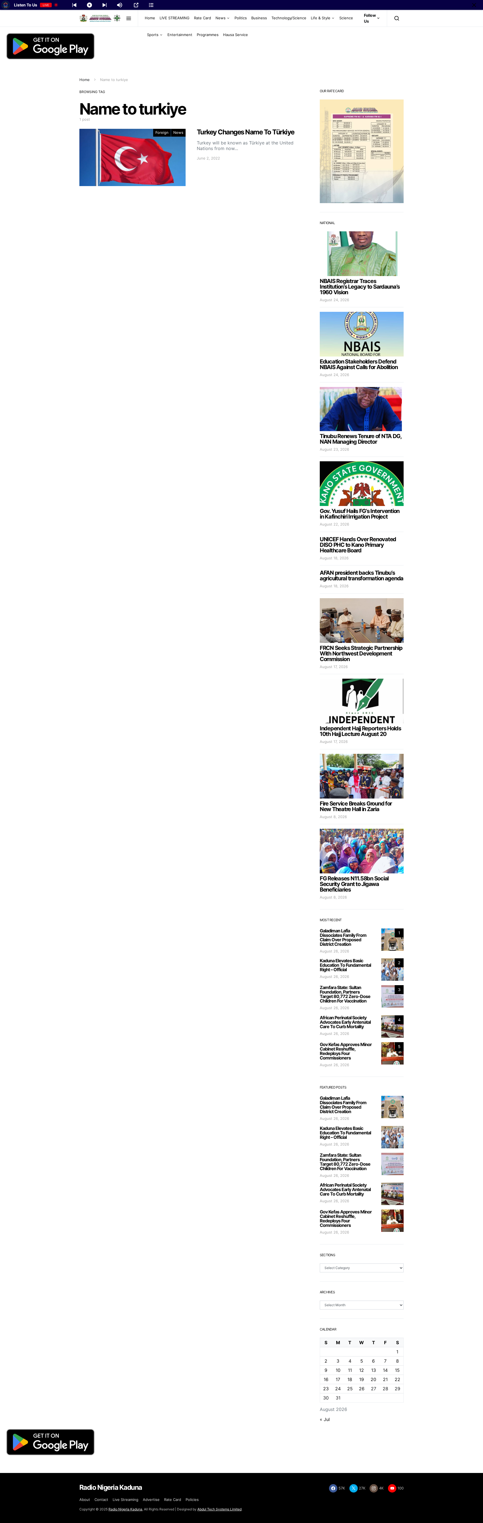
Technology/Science (288, 18)
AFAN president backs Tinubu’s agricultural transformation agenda (361, 575)
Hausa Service (235, 34)
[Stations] (151, 5)
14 (385, 1370)
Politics (241, 18)
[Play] (89, 5)
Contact (101, 1499)
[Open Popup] (136, 5)
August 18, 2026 (334, 558)
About (84, 1499)
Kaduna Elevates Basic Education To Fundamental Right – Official (345, 965)
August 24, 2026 (334, 300)
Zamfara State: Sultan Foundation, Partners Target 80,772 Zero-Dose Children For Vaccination (345, 994)
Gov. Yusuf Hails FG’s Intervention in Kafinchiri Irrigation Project (359, 514)
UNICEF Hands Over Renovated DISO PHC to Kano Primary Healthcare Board (358, 545)
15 (397, 1370)
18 (349, 1379)
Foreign (162, 132)
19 (361, 1379)
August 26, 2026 (334, 951)
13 (373, 1370)
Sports (152, 34)
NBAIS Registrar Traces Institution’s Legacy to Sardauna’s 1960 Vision (360, 287)
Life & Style (320, 18)
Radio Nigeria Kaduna (125, 1509)
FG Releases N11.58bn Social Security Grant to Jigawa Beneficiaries (354, 884)
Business (259, 18)
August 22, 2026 (334, 524)
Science (346, 18)
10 (338, 1370)
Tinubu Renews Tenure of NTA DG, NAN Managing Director (360, 439)
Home (150, 18)
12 (361, 1370)
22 (397, 1379)
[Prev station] (104, 5)
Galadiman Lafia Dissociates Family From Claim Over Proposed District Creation (343, 937)
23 (326, 1388)
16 (326, 1379)
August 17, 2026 (334, 666)
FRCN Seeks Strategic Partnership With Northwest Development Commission (361, 653)
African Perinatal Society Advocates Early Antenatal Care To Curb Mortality (345, 1022)
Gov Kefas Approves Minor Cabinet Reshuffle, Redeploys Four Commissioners (346, 1051)
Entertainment (179, 34)
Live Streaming (125, 1499)
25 (350, 1388)
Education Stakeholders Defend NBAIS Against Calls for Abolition (358, 364)
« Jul (325, 1419)
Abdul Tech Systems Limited (219, 1509)
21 (385, 1379)
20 (373, 1379)
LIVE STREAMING (175, 18)
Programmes (208, 34)
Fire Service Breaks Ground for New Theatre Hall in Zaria (356, 806)
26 (361, 1388)
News (221, 18)
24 (338, 1388)
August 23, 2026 (334, 449)
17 (338, 1379)
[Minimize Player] (474, 5)
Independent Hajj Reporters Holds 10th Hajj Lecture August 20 (360, 731)
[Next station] (74, 5)
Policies (192, 1499)
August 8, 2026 (333, 816)
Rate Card (202, 18)
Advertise (151, 1499)
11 (350, 1370)
